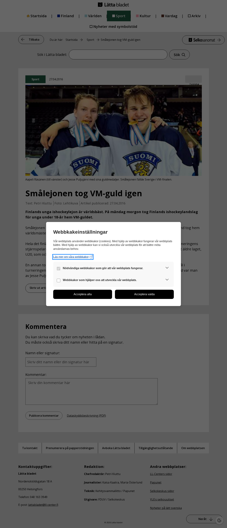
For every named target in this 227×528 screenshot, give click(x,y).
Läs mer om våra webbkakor (71, 256)
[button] (167, 268)
